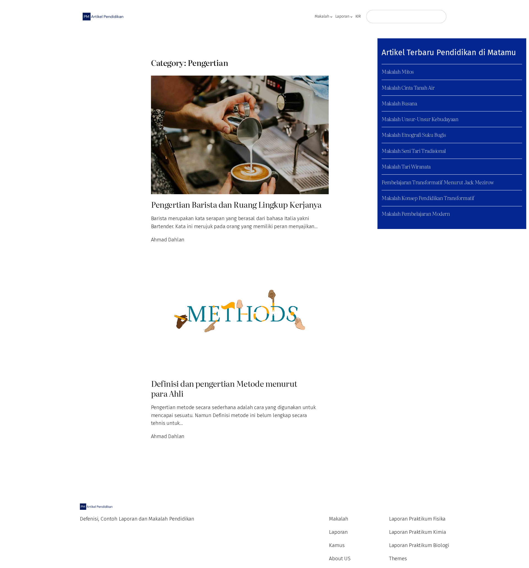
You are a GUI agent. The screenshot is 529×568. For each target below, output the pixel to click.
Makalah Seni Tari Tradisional (414, 150)
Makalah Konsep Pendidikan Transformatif (428, 198)
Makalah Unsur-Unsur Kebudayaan (420, 119)
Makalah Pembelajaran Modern (416, 213)
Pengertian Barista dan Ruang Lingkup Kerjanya (236, 204)
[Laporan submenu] (351, 16)
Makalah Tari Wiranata (406, 166)
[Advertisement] (55, 82)
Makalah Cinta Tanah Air (408, 87)
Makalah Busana (399, 103)
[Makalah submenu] (331, 16)
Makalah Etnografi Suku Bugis (414, 134)
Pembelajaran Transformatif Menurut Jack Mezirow (438, 182)
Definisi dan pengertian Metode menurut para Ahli (224, 388)
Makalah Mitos (398, 71)
